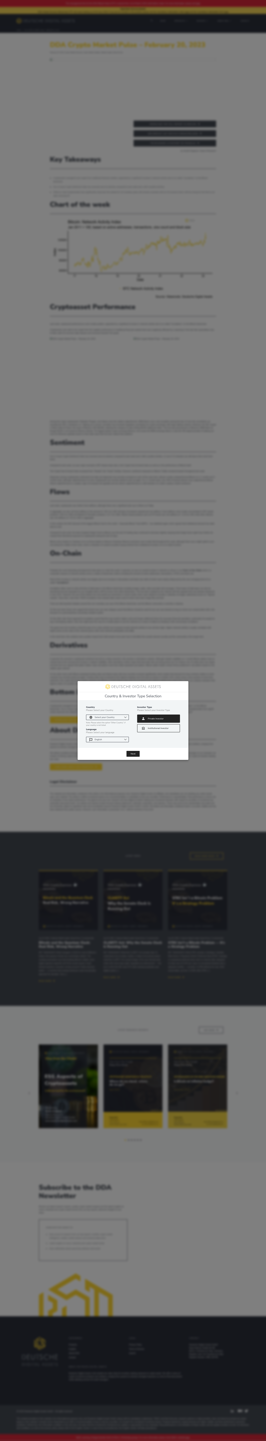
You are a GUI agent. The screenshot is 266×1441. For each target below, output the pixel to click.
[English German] (107, 739)
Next (133, 753)
